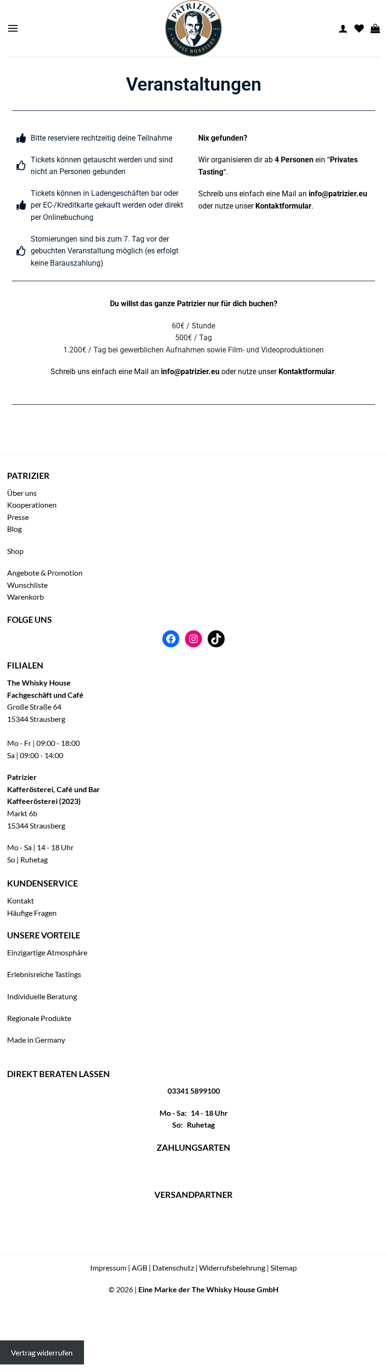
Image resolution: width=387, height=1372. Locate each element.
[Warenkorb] (375, 28)
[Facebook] (170, 638)
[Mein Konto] (343, 28)
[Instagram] (193, 638)
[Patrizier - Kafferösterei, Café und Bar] (193, 28)
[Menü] (12, 28)
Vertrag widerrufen (42, 1352)
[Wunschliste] (359, 28)
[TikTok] (216, 638)
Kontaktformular (283, 205)
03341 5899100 (194, 1090)
